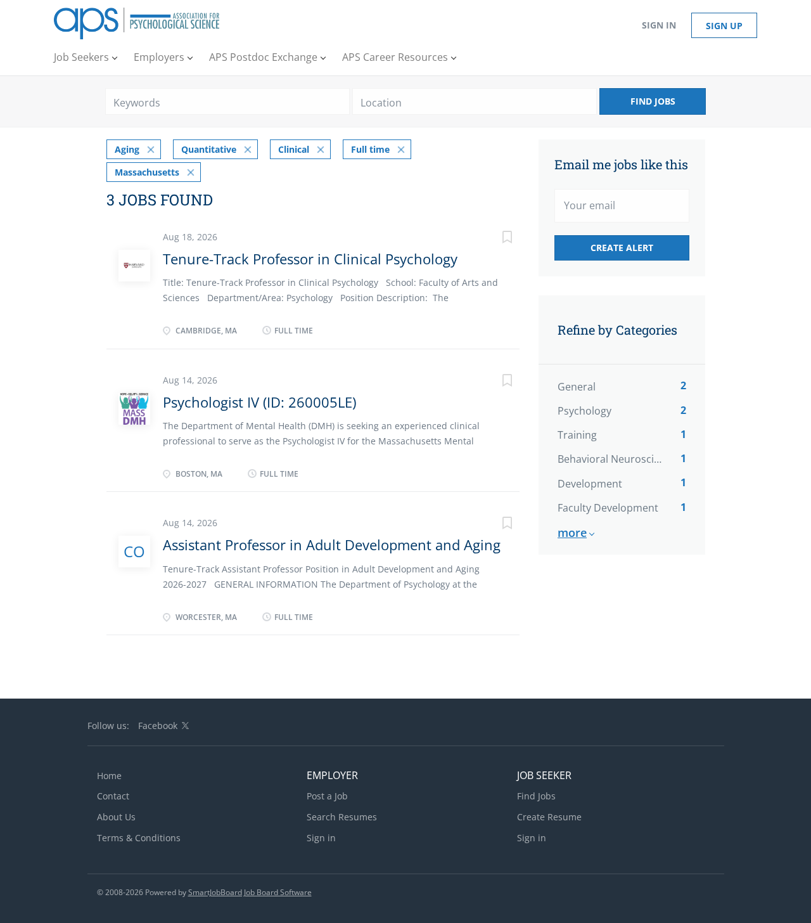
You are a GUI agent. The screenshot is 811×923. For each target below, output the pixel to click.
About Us (116, 817)
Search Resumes (342, 817)
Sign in (659, 25)
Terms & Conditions (139, 838)
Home (109, 776)
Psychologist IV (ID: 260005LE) (259, 401)
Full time (370, 149)
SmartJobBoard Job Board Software (250, 892)
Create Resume (549, 817)
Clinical (293, 149)
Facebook (157, 726)
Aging (127, 149)
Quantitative (208, 149)
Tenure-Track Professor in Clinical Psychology (310, 258)
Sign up (724, 26)
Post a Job (327, 796)
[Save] (494, 239)
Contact (113, 796)
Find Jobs (652, 101)
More (572, 532)
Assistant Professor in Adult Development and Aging (332, 544)
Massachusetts (147, 172)
